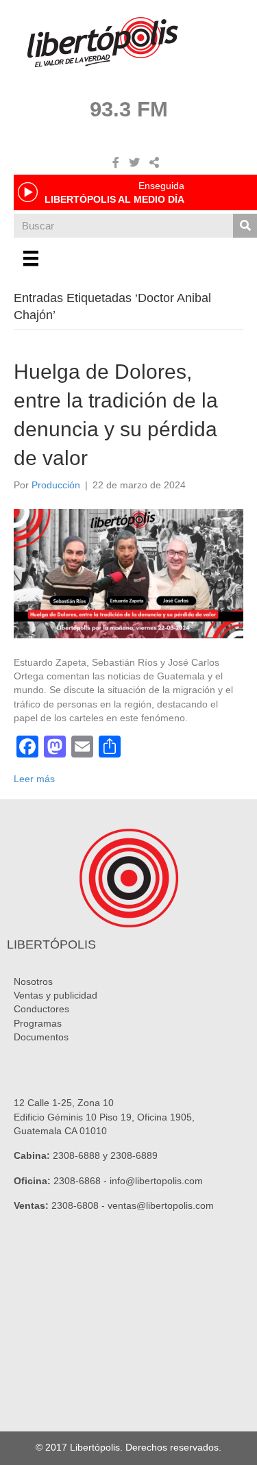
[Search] (245, 226)
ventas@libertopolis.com (161, 1205)
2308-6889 (134, 1155)
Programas (38, 1023)
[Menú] (31, 258)
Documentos (41, 1036)
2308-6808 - (79, 1205)
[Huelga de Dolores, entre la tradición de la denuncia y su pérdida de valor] (128, 572)
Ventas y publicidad (55, 995)
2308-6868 (77, 1180)
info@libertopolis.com (156, 1180)
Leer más (34, 778)
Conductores (41, 1008)
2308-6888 (76, 1155)
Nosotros (33, 981)
